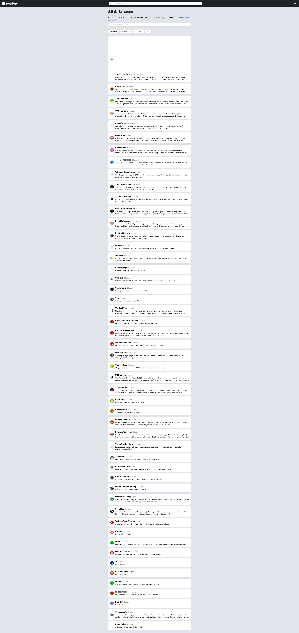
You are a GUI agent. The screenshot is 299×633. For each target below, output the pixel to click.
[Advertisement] (152, 55)
